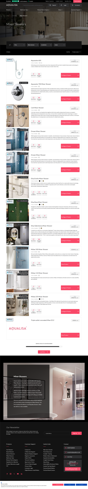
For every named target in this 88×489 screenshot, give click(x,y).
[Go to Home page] (11, 5)
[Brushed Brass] (43, 181)
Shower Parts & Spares (12, 460)
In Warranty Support (30, 451)
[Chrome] (39, 63)
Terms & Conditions (30, 460)
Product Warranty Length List (12, 465)
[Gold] (41, 228)
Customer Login (29, 468)
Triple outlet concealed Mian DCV (42, 320)
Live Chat (69, 457)
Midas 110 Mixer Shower (39, 273)
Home (7, 15)
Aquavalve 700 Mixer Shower (41, 84)
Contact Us (27, 449)
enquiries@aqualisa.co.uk (73, 452)
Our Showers (9, 449)
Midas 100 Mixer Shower (39, 249)
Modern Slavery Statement (50, 456)
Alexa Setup (46, 462)
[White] (41, 63)
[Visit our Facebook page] (7, 474)
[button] (76, 5)
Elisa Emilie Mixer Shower (40, 178)
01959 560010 (77, 1)
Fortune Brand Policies (49, 468)
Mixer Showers (10, 456)
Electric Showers (10, 454)
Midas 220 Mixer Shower (39, 297)
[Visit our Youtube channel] (18, 474)
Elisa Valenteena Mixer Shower (41, 226)
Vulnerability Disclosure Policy (50, 464)
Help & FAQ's (28, 458)
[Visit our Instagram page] (10, 474)
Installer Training (47, 454)
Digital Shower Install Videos (32, 470)
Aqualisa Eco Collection (12, 462)
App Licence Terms (29, 462)
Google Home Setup (48, 460)
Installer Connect (59, 1)
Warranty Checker (48, 449)
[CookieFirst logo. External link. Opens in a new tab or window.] (1, 482)
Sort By (68, 52)
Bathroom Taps (10, 458)
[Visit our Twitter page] (14, 474)
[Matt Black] (39, 181)
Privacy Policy (28, 466)
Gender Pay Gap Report (49, 466)
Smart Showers (10, 451)
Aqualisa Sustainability (48, 458)
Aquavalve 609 (36, 60)
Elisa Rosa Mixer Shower (39, 202)
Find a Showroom (47, 451)
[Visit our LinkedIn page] (21, 474)
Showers (14, 15)
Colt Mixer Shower (37, 108)
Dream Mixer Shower (38, 131)
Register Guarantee (50, 1)
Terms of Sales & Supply (31, 464)
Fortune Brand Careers (49, 470)
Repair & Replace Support (31, 454)
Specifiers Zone (68, 1)
